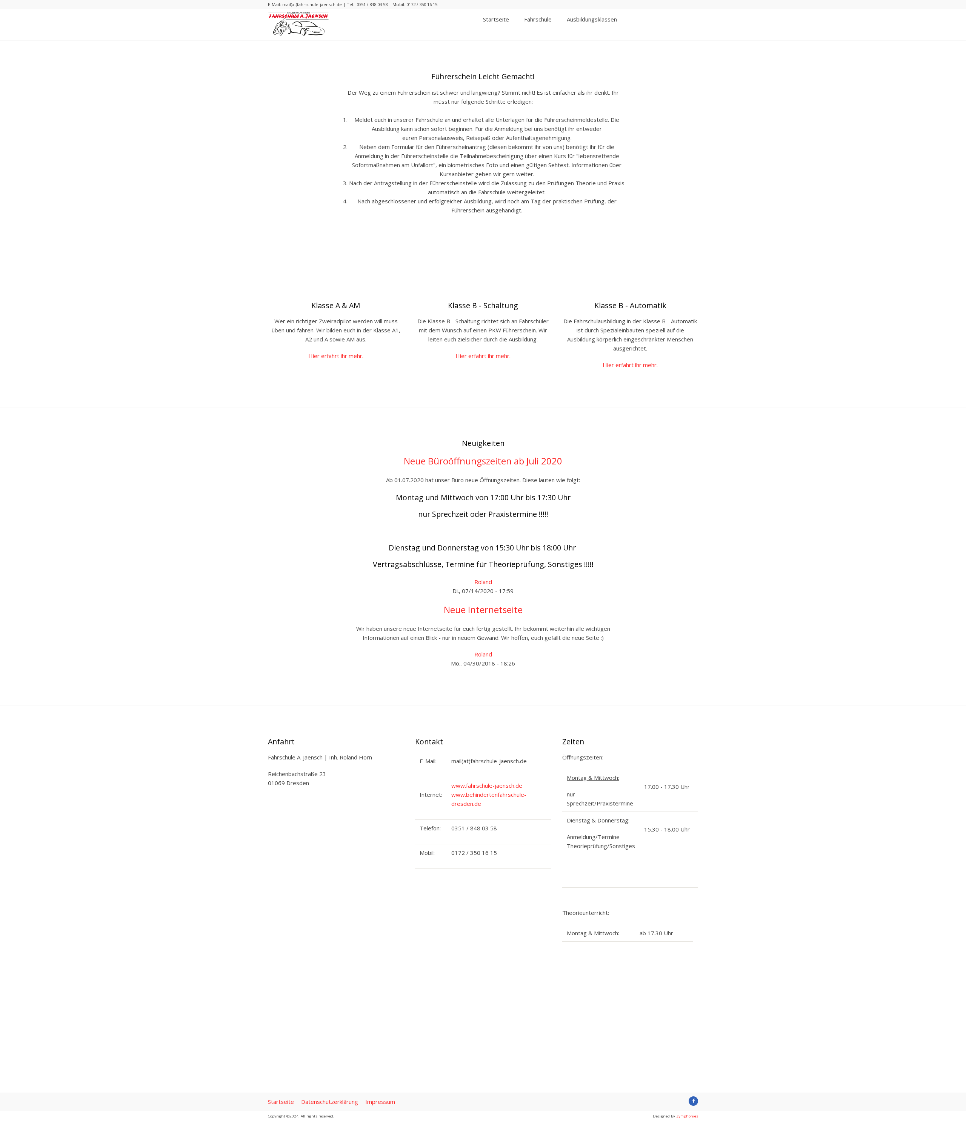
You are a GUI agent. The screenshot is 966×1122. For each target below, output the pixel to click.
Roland (483, 582)
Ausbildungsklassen (592, 19)
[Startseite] (298, 34)
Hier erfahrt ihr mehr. (335, 356)
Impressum (380, 1101)
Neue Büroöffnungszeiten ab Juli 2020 (483, 461)
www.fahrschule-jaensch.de (486, 785)
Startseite (496, 19)
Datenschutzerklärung (329, 1101)
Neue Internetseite (483, 609)
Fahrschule (538, 19)
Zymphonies (687, 1116)
